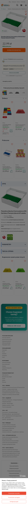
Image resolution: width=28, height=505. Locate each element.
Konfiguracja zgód (14, 501)
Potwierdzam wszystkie (14, 493)
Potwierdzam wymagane (14, 497)
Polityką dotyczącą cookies (12, 484)
